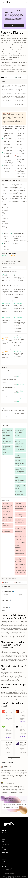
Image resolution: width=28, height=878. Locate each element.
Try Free (14, 25)
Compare (4, 837)
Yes (22, 804)
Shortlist (7, 844)
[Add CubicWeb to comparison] (11, 742)
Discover (4, 834)
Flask (6, 77)
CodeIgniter (23, 711)
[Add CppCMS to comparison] (11, 726)
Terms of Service (9, 877)
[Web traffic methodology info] (9, 600)
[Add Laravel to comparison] (11, 711)
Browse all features (9, 363)
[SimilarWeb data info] (10, 600)
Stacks (3, 839)
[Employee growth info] (12, 591)
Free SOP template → (16, 21)
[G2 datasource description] (9, 582)
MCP (3, 863)
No (26, 804)
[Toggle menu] (26, 2)
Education (4, 849)
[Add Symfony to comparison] (25, 726)
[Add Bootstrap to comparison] (25, 742)
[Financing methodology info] (7, 607)
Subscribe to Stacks (9, 873)
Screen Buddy (5, 832)
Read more (8, 719)
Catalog (3, 859)
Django (20, 77)
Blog (3, 847)
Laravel (8, 711)
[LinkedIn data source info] (13, 591)
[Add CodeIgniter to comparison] (25, 711)
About (3, 854)
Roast (3, 841)
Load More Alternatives (14, 758)
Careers (3, 856)
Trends (3, 861)
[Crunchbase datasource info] (9, 607)
